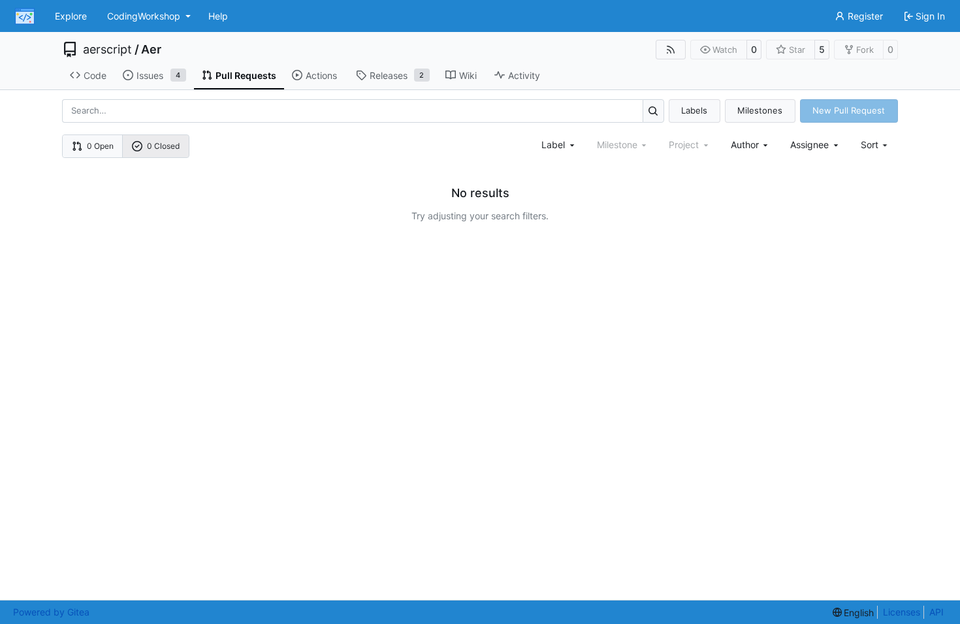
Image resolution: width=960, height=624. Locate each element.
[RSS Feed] (671, 49)
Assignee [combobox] (809, 144)
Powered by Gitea (51, 611)
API (936, 611)
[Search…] (653, 110)
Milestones (759, 110)
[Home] (25, 16)
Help (218, 16)
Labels (694, 110)
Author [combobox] (745, 144)
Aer (151, 49)
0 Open (100, 146)
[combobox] (559, 144)
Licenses (901, 611)
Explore (71, 16)
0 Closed (163, 146)
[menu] (875, 144)
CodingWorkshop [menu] (143, 16)
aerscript (107, 49)
